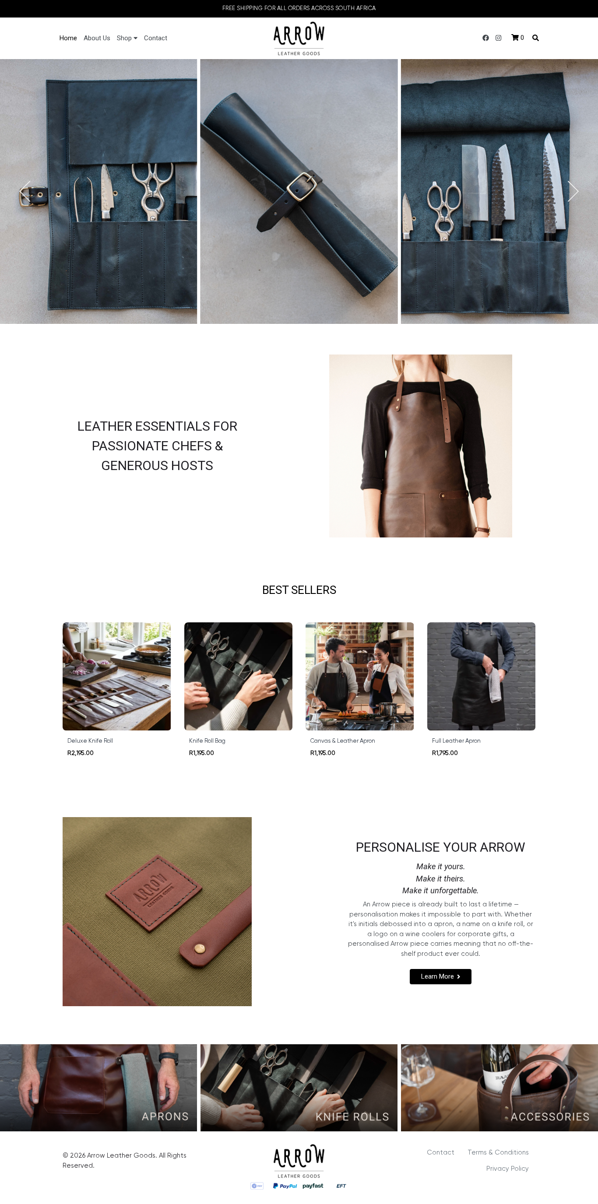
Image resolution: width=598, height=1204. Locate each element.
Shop (125, 38)
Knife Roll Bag (207, 741)
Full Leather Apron (456, 741)
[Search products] (535, 38)
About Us (97, 38)
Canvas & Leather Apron (342, 741)
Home (68, 38)
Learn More (437, 976)
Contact (155, 38)
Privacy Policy (507, 1168)
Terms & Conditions (498, 1152)
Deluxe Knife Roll (90, 741)
